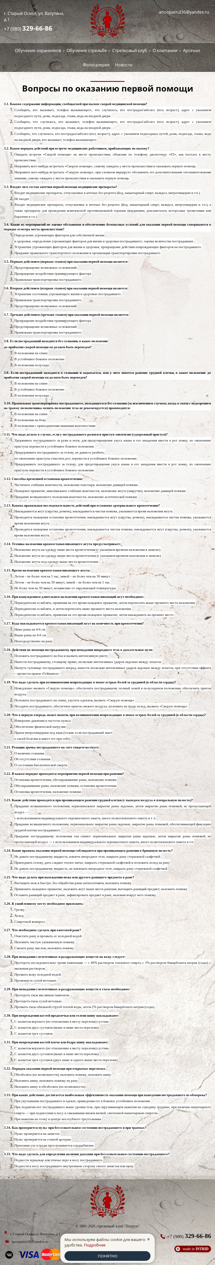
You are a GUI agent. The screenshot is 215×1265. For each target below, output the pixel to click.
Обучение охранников (38, 50)
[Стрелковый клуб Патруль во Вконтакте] (9, 1258)
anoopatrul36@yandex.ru (184, 12)
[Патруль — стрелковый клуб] (107, 21)
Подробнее (94, 1244)
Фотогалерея (96, 65)
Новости (123, 65)
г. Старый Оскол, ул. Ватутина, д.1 (34, 16)
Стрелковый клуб (129, 50)
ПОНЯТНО (107, 1255)
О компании (165, 50)
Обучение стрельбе (87, 50)
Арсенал (191, 50)
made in (195, 1249)
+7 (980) (28, 28)
